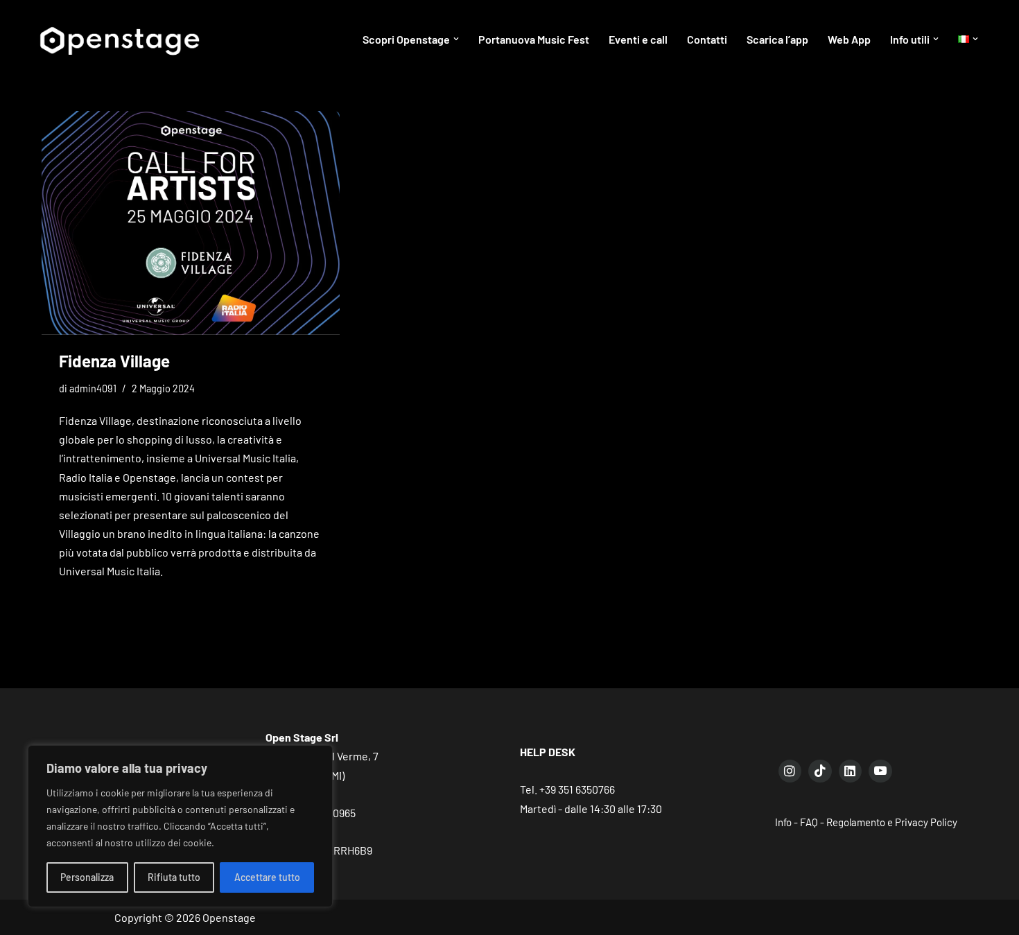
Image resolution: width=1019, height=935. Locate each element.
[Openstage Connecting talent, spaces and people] (118, 39)
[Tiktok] (820, 771)
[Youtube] (880, 771)
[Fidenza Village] (191, 223)
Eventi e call (638, 39)
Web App (849, 39)
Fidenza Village (114, 361)
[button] (456, 39)
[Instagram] (790, 771)
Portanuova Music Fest (533, 39)
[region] (180, 826)
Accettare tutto (267, 877)
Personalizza (87, 877)
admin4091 (92, 388)
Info (783, 822)
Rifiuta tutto (174, 877)
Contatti (707, 39)
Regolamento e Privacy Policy (891, 822)
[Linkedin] (850, 771)
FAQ (809, 822)
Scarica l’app (777, 39)
